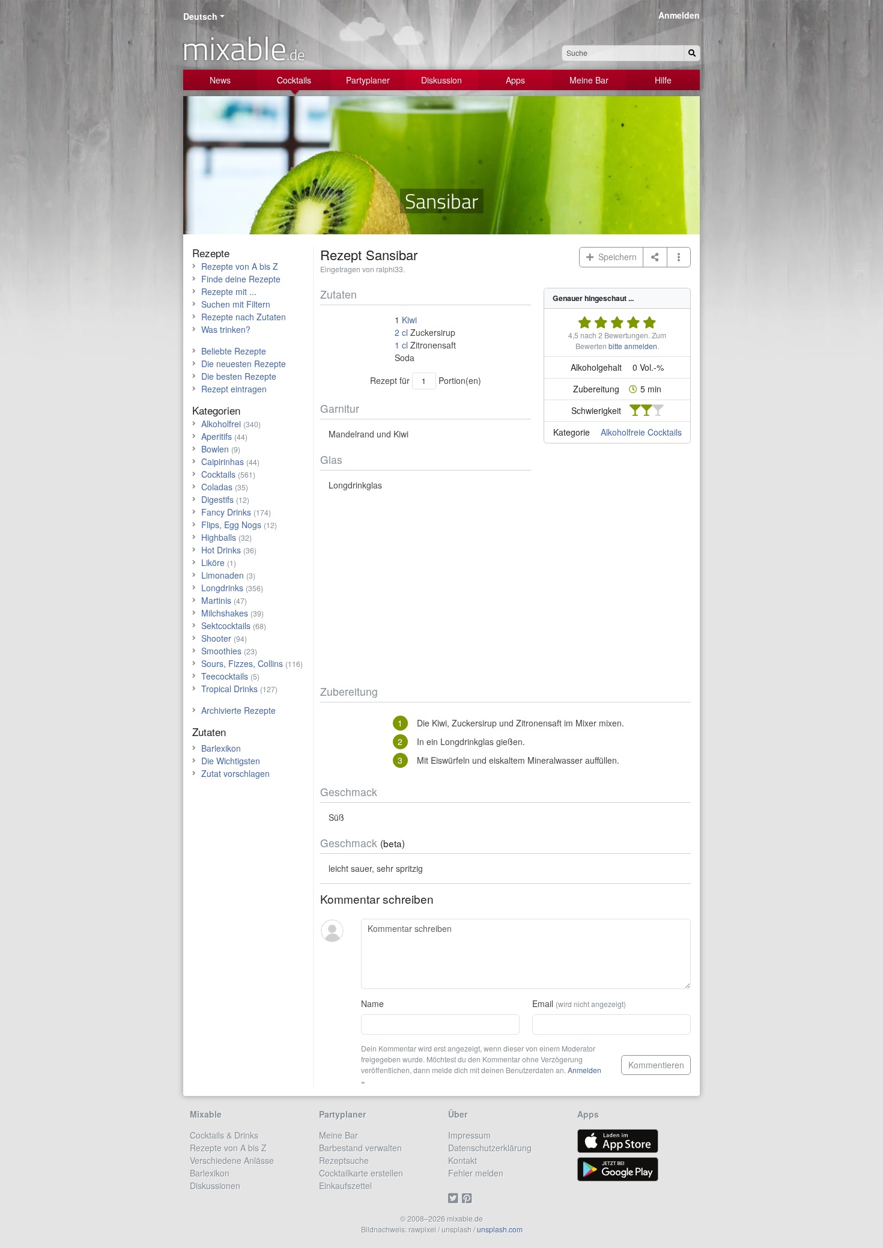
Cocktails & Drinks (224, 1135)
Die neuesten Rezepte (243, 364)
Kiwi (409, 320)
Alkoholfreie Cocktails (641, 432)
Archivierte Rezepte (238, 710)
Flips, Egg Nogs (231, 525)
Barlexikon (221, 748)
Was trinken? (225, 329)
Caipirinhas (222, 461)
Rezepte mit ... (228, 291)
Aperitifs (216, 436)
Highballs (218, 537)
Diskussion (441, 80)
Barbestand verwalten (360, 1148)
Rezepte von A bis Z (239, 266)
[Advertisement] (505, 588)
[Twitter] (455, 1198)
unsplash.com (500, 1229)
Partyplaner (368, 80)
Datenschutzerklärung (490, 1148)
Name (372, 1003)
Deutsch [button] (200, 16)
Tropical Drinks (229, 689)
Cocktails (294, 80)
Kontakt (462, 1160)
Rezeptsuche (344, 1160)
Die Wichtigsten (230, 761)
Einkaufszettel (345, 1186)
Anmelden (679, 15)
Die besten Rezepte (238, 376)
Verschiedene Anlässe (232, 1160)
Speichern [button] (615, 257)
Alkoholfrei (221, 424)
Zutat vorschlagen (235, 773)
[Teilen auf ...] (655, 257)
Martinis (216, 600)
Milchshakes (224, 613)
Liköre (213, 562)
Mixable (206, 1114)
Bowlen (215, 449)
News (220, 80)
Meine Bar (588, 80)
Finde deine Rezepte (241, 279)
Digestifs (217, 499)
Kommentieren (656, 1065)
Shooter (216, 638)
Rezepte (210, 252)
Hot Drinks (221, 550)
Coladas (216, 487)
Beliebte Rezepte (233, 351)
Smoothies (221, 651)
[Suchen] (692, 53)
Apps (515, 80)
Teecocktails (224, 676)
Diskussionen (215, 1186)
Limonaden (222, 575)
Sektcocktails (225, 625)
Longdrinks (222, 588)
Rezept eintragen (234, 389)
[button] (679, 257)
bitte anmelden (632, 346)
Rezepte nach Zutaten (243, 317)
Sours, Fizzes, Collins (242, 663)
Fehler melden (475, 1173)
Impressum (469, 1135)
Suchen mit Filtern (235, 304)
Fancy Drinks (226, 512)
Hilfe (663, 80)
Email (579, 1003)
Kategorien (216, 410)
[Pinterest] (469, 1198)
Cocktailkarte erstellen (361, 1173)
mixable (243, 48)
